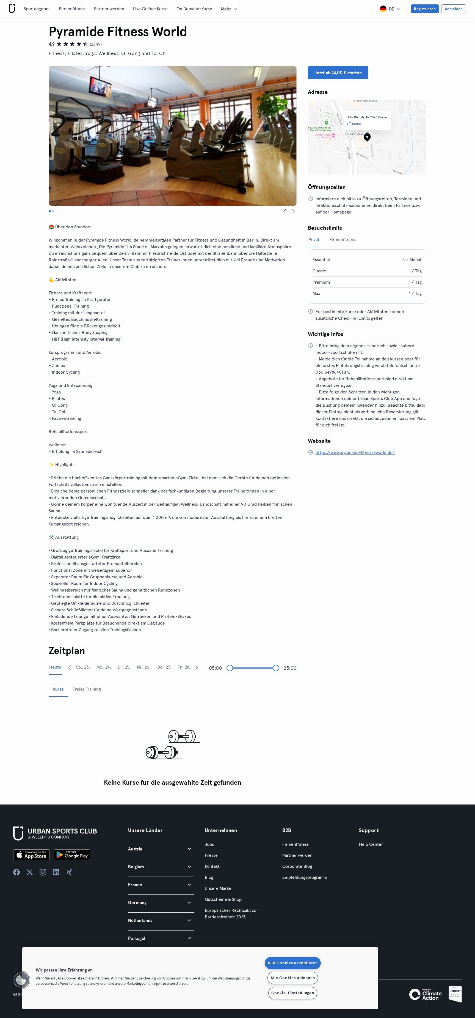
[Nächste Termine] (196, 667)
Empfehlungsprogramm (304, 877)
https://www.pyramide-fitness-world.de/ (355, 452)
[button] (161, 848)
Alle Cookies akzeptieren (293, 962)
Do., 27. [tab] (164, 667)
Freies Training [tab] (87, 689)
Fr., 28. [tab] (184, 667)
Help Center (371, 844)
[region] (200, 978)
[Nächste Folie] (293, 211)
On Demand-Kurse (194, 8)
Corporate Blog (297, 866)
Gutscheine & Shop (223, 899)
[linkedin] (56, 872)
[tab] (50, 211)
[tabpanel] (173, 745)
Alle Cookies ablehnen (292, 977)
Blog (209, 877)
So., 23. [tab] (83, 667)
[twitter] (29, 872)
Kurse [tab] (58, 689)
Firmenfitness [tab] (342, 239)
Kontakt (212, 866)
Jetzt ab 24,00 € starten (338, 72)
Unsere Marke (218, 888)
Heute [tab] (55, 667)
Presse (211, 855)
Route (356, 124)
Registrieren (425, 8)
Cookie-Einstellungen (292, 992)
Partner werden (109, 8)
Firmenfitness (72, 8)
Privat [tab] (313, 239)
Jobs (209, 844)
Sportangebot (37, 8)
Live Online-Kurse (150, 8)
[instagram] (43, 872)
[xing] (69, 872)
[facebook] (16, 872)
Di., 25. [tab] (124, 667)
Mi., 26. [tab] (143, 667)
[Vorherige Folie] (284, 211)
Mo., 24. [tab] (103, 667)
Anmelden (454, 8)
